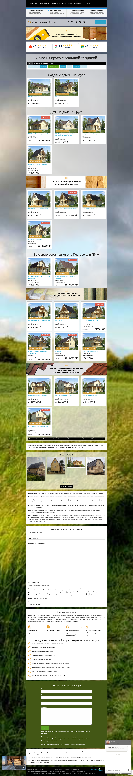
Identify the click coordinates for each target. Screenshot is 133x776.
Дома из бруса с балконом (35, 438)
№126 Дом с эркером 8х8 (90, 208)
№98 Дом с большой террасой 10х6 (38, 208)
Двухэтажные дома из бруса (49, 438)
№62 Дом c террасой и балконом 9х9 (39, 320)
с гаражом (76, 66)
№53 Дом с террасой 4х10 (35, 97)
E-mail (42, 701)
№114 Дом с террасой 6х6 (35, 239)
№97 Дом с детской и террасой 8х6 (93, 134)
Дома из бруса (33, 3)
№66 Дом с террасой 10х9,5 (90, 395)
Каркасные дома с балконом (74, 438)
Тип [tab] (31, 63)
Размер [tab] (37, 63)
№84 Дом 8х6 (59, 97)
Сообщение (44, 707)
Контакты (89, 3)
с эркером (63, 66)
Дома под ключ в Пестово (44, 22)
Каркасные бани (67, 3)
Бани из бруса (56, 3)
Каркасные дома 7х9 (99, 438)
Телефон (43, 694)
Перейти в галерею (66, 486)
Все (53, 63)
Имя (42, 688)
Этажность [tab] (46, 63)
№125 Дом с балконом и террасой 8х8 (66, 208)
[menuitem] (32, 3)
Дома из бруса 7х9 (62, 438)
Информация (78, 3)
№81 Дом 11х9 (59, 320)
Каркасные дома (44, 3)
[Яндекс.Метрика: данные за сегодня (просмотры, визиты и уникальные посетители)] (102, 769)
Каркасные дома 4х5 (88, 438)
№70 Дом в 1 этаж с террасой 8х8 (38, 134)
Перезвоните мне (100, 22)
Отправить (45, 728)
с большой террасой (53, 66)
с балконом (43, 66)
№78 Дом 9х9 (59, 351)
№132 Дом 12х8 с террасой (90, 351)
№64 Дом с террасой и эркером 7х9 (38, 395)
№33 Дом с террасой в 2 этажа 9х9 (65, 395)
